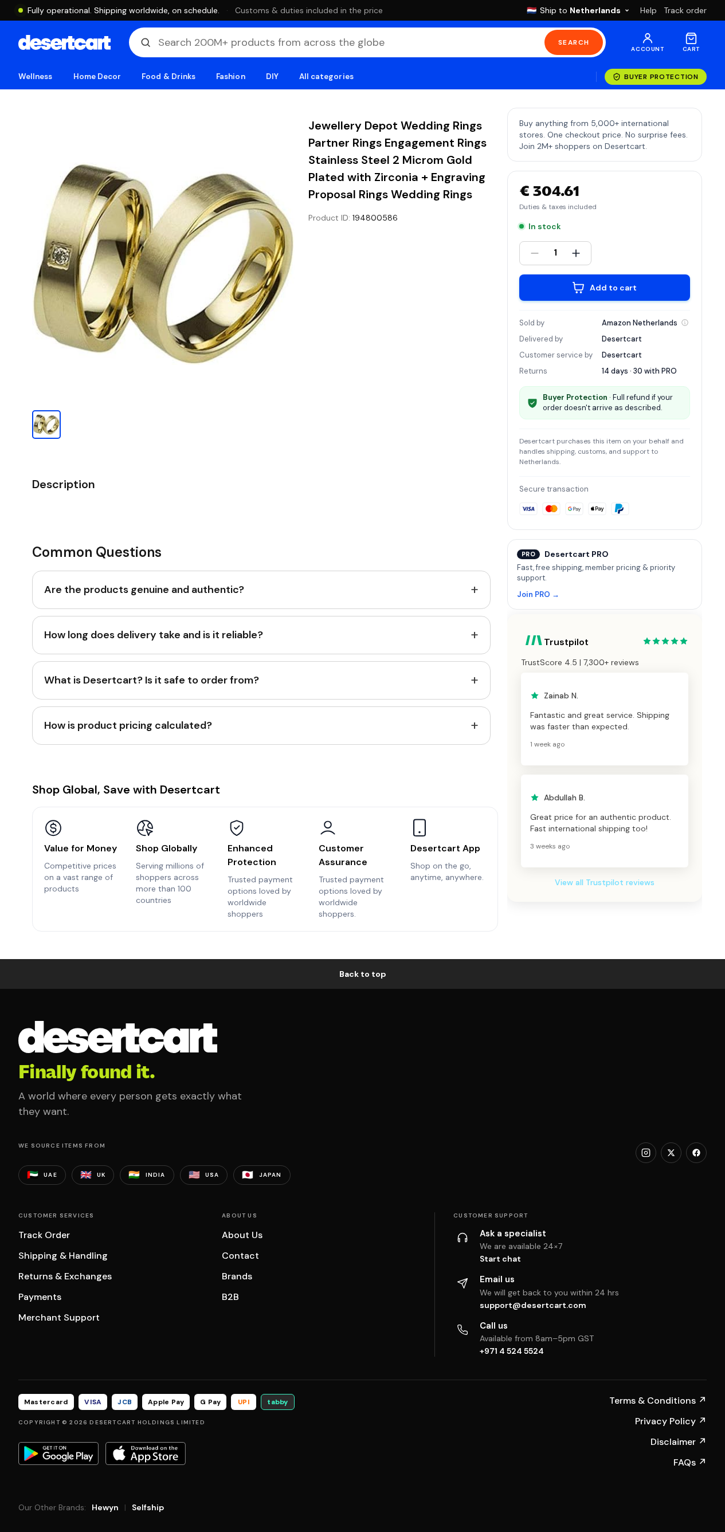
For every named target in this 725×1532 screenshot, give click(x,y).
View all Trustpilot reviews (605, 882)
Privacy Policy (671, 1421)
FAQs (690, 1462)
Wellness (35, 76)
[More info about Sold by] (685, 322)
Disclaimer (678, 1442)
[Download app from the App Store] (145, 1453)
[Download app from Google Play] (58, 1453)
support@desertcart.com (533, 1305)
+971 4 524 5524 (512, 1351)
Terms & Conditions (658, 1400)
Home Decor (97, 76)
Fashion (230, 76)
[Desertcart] (64, 42)
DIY (272, 76)
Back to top (362, 974)
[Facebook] (696, 1152)
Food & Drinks (168, 76)
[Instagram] (646, 1152)
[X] (671, 1152)
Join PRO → (538, 595)
